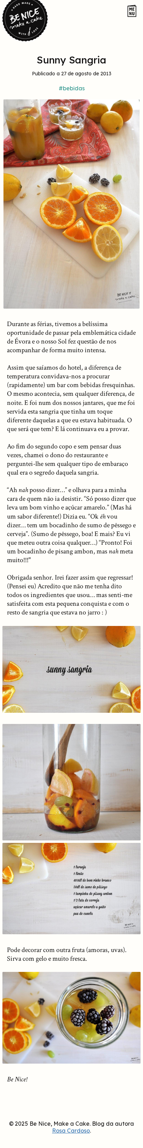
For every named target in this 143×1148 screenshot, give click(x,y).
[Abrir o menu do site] (132, 11)
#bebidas (72, 88)
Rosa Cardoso (71, 1130)
